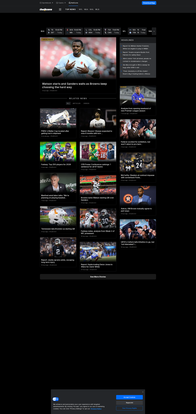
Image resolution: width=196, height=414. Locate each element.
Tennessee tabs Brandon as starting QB (58, 229)
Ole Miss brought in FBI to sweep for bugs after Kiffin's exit (136, 66)
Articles (77, 103)
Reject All (129, 403)
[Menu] (60, 9)
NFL (81, 9)
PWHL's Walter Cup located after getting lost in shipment (55, 132)
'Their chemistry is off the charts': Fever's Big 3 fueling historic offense (136, 72)
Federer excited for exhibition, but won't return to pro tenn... (135, 143)
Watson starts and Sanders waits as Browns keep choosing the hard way (74, 85)
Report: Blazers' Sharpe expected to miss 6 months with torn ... (96, 132)
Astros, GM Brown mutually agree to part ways (136, 209)
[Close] (142, 392)
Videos (86, 103)
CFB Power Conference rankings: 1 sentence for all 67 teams (96, 165)
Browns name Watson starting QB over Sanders (97, 199)
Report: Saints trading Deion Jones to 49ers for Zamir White (97, 265)
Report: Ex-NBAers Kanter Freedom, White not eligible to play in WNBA (136, 47)
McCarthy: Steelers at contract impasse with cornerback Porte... (137, 176)
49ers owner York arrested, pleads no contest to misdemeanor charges (137, 60)
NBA (86, 9)
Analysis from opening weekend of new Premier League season (136, 109)
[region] (98, 401)
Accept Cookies (129, 397)
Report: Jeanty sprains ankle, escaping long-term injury (57, 261)
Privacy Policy (96, 409)
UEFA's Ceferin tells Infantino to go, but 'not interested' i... (137, 243)
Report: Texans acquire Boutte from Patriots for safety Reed (136, 53)
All (68, 103)
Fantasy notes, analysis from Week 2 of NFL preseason (97, 232)
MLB (97, 9)
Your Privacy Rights (129, 408)
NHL (92, 9)
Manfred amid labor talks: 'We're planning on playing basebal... (55, 196)
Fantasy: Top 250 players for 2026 (56, 164)
